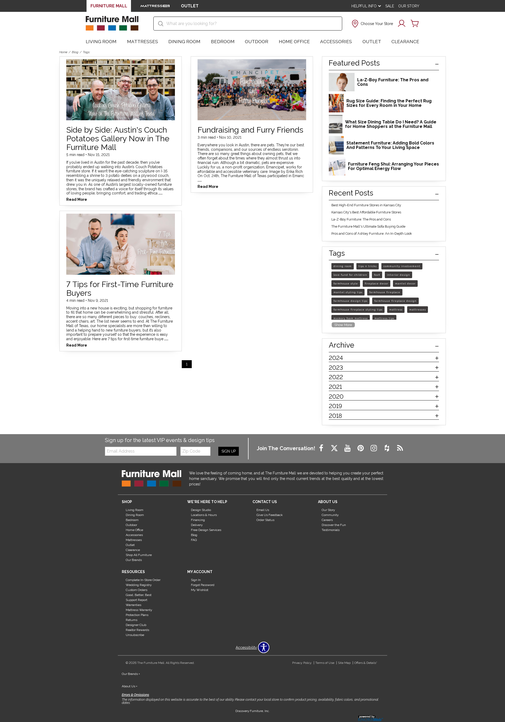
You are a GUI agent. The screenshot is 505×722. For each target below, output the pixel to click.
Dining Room (184, 41)
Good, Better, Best (139, 595)
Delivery (197, 525)
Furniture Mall (108, 5)
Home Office (294, 41)
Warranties (133, 605)
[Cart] (414, 23)
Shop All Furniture (139, 555)
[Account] (401, 23)
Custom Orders (136, 590)
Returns (131, 620)
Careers (327, 520)
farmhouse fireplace (384, 292)
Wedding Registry (139, 585)
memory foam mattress (351, 318)
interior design (398, 275)
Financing (198, 520)
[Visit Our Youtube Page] (348, 448)
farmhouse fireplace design (395, 301)
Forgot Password (202, 585)
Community (330, 515)
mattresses (417, 309)
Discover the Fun (334, 525)
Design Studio (201, 510)
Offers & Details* (365, 663)
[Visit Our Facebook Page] (321, 448)
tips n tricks (367, 266)
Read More (76, 200)
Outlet (371, 41)
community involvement (401, 266)
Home (63, 52)
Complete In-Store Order (143, 580)
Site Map (344, 663)
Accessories (336, 41)
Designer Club (136, 625)
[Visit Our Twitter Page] (335, 448)
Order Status (265, 520)
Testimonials (331, 530)
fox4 (377, 275)
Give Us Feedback (269, 515)
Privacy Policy (302, 663)
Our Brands (134, 560)
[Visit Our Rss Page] (400, 448)
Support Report (136, 600)
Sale (389, 6)
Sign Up (228, 451)
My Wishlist (199, 590)
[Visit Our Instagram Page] (374, 448)
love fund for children (350, 275)
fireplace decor (376, 283)
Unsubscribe (135, 635)
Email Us (262, 510)
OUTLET (190, 5)
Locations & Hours (204, 515)
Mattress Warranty (139, 610)
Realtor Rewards (137, 630)
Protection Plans (137, 615)
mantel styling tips (348, 292)
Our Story (408, 6)
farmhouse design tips (350, 301)
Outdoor (256, 41)
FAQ (194, 540)
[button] (372, 23)
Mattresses (142, 41)
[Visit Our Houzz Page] (387, 448)
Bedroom (223, 41)
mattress (395, 309)
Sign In (196, 580)
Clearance (405, 41)
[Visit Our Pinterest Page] (361, 448)
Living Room (101, 41)
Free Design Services (206, 530)
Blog (75, 52)
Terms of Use (324, 663)
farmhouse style (346, 283)
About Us (129, 686)
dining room (343, 266)
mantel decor (405, 283)
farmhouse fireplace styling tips (358, 309)
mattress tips (384, 318)
